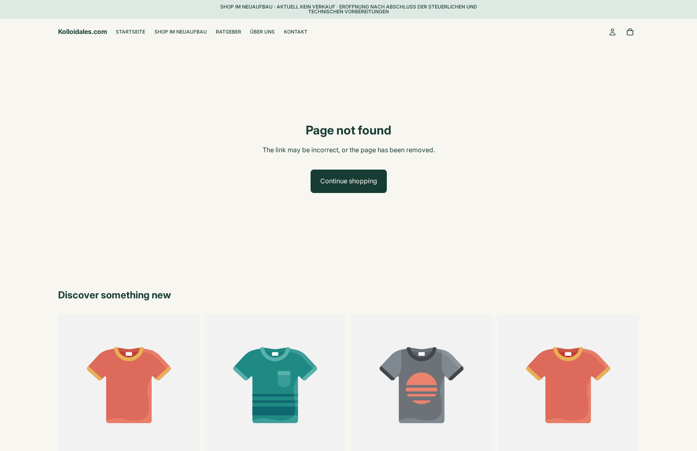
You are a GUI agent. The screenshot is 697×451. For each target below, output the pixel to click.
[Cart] (630, 32)
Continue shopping (348, 181)
